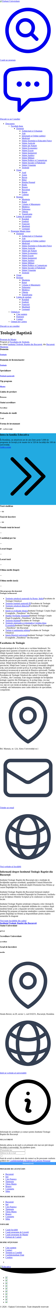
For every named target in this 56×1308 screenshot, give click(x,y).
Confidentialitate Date (14, 1255)
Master (2, 386)
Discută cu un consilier (10, 326)
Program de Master (8, 339)
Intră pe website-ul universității (13, 1073)
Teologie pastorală (7, 376)
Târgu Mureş (11, 1184)
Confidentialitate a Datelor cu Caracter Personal (30, 1161)
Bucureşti (9, 1174)
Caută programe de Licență (17, 1232)
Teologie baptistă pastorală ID (18, 603)
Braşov (8, 1186)
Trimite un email (7, 807)
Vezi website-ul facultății (10, 866)
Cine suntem (10, 1247)
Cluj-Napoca (10, 1179)
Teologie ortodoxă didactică (17, 606)
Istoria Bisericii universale (16, 635)
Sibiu (7, 1191)
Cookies (9, 1257)
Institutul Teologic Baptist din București (25, 344)
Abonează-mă (28, 1163)
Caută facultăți (11, 1230)
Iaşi (6, 1176)
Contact (8, 1250)
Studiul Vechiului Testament (17, 615)
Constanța (9, 1189)
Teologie (3, 355)
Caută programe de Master (16, 1234)
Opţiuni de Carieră (13, 1237)
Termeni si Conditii (13, 1252)
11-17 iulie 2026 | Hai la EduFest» (34, 9)
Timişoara (9, 1181)
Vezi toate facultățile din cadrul (18, 922)
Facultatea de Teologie (19, 342)
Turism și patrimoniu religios (17, 630)
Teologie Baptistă (12, 620)
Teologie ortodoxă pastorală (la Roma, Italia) (24, 598)
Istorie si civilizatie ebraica (16, 611)
